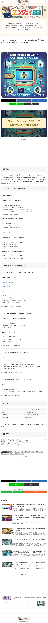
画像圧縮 (22, 453)
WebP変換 (28, 451)
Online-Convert (6, 286)
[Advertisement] (24, 47)
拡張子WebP (16, 453)
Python (23, 451)
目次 (23, 162)
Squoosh (5, 282)
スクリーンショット (5, 453)
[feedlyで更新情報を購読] (12, 492)
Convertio (5, 284)
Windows (33, 451)
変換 (12, 453)
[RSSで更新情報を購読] (35, 492)
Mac (12, 451)
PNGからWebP (17, 451)
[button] (31, 104)
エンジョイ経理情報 (5, 451)
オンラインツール (40, 451)
